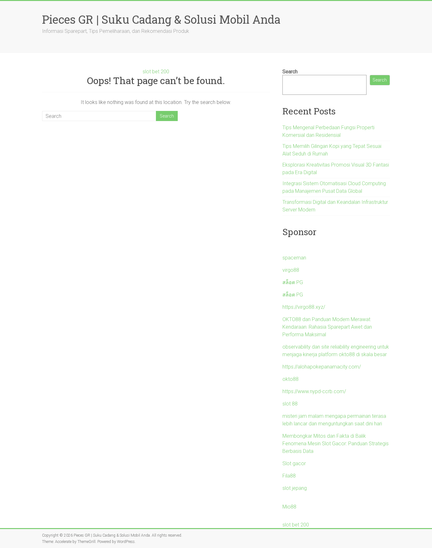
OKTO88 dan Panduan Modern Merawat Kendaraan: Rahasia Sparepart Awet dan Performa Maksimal (327, 327)
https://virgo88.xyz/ (303, 307)
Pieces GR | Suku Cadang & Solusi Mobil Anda (161, 19)
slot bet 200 (156, 72)
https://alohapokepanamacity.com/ (321, 367)
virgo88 (290, 270)
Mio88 (289, 507)
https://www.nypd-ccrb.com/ (314, 391)
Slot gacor (294, 463)
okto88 (290, 379)
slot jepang (294, 488)
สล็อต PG (292, 282)
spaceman (294, 258)
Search (290, 72)
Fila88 (289, 476)
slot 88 (290, 404)
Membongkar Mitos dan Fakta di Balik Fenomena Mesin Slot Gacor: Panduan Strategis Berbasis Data (335, 443)
